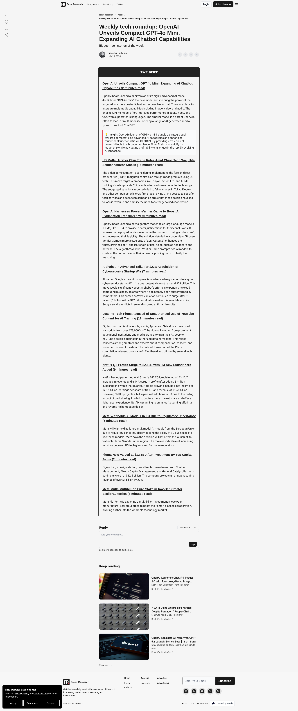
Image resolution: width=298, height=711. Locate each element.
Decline (51, 703)
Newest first (186, 527)
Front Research (106, 15)
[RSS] (218, 691)
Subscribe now (223, 4)
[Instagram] (210, 691)
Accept (13, 703)
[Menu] (236, 4)
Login (206, 4)
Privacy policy (22, 693)
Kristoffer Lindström (117, 53)
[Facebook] (202, 691)
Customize (32, 703)
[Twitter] (186, 691)
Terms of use (41, 693)
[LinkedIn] (194, 691)
